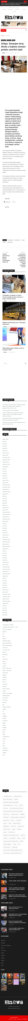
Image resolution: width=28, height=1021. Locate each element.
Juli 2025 (4, 469)
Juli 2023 (4, 523)
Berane (4, 638)
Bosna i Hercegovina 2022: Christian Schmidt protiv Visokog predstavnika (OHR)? (17, 923)
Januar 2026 (5, 455)
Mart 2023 (5, 532)
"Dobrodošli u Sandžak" (8, 625)
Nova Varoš (5, 698)
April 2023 (5, 530)
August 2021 (5, 576)
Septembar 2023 (6, 519)
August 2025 (5, 466)
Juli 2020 (4, 605)
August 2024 (5, 494)
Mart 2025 (5, 478)
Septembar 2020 (6, 601)
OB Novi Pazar (21, 826)
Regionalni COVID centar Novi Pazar (11, 835)
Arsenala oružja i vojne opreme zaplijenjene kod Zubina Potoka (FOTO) (14, 423)
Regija (4, 723)
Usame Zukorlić (6, 847)
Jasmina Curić (6, 820)
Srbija (13, 40)
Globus (4, 661)
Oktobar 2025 (6, 462)
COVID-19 (21, 805)
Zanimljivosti (5, 750)
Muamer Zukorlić (16, 823)
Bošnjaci (16, 799)
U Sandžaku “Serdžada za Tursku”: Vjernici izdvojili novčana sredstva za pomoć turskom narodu (13, 297)
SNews (3, 52)
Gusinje (4, 663)
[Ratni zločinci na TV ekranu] (10, 984)
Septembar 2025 (6, 464)
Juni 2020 (5, 608)
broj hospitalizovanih (8, 805)
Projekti (4, 718)
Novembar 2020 (6, 596)
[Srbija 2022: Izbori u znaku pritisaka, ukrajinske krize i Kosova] (4, 916)
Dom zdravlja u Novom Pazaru (16, 808)
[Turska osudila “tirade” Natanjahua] (4, 883)
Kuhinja (4, 679)
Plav (3, 704)
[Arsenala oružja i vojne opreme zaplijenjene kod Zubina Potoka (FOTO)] (4, 984)
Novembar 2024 (6, 487)
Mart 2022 (5, 560)
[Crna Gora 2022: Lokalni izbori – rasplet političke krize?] (4, 930)
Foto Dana (5, 659)
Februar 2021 (6, 589)
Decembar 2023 (6, 512)
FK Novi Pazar (6, 814)
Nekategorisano (6, 695)
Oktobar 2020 (6, 599)
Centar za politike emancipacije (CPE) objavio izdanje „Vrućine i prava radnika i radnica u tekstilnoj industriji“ (13, 414)
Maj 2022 (5, 555)
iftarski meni (6, 817)
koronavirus (18, 820)
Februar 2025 (6, 480)
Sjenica (4, 729)
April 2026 (5, 448)
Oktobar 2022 (6, 544)
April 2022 (5, 557)
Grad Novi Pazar (14, 814)
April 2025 (5, 475)
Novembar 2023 (6, 514)
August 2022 (5, 548)
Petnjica (4, 702)
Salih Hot (23, 835)
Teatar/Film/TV (6, 736)
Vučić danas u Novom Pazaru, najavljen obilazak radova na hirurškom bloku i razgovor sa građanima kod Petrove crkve (14, 406)
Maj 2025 (5, 473)
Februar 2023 (6, 535)
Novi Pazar (5, 700)
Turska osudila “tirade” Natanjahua (11, 410)
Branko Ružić (17, 240)
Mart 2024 (5, 505)
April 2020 (5, 612)
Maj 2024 (5, 500)
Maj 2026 (5, 446)
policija (13, 829)
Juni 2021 (5, 580)
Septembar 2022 (6, 546)
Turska (4, 739)
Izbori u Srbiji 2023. (7, 670)
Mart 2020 (5, 615)
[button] (24, 1)
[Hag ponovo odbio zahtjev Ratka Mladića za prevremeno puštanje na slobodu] (4, 897)
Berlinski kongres (7, 640)
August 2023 (5, 521)
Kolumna (5, 677)
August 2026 (5, 439)
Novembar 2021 (6, 569)
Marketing (17, 9)
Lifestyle (4, 686)
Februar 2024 (6, 507)
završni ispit (9, 242)
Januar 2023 (5, 537)
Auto (4, 636)
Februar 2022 (6, 562)
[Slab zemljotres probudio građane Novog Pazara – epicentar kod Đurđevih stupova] (16, 984)
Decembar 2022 (6, 539)
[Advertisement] (14, 93)
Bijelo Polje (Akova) (7, 643)
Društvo (9, 40)
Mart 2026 (5, 450)
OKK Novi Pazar (6, 829)
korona (12, 820)
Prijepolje (5, 716)
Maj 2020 (5, 610)
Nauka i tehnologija (7, 693)
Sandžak (4, 727)
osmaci (23, 240)
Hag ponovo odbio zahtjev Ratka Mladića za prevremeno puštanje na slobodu (13, 419)
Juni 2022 (5, 553)
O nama (4, 9)
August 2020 (5, 603)
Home (2, 35)
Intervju (4, 666)
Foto (4, 656)
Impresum (10, 9)
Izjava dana (5, 672)
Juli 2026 (4, 441)
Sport (4, 732)
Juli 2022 (4, 551)
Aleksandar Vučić (18, 796)
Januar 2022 (5, 564)
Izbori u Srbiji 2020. (7, 668)
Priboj (4, 713)
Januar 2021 (5, 592)
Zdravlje (4, 752)
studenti (21, 841)
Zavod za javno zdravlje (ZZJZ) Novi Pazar (12, 853)
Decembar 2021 (6, 567)
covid (16, 805)
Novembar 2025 (6, 459)
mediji (10, 823)
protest (5, 832)
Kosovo (5, 823)
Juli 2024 (4, 496)
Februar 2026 (6, 453)
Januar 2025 (5, 482)
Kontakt (24, 9)
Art (3, 634)
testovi (4, 242)
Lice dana (5, 684)
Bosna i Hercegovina (7, 645)
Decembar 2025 (6, 457)
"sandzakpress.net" (7, 796)
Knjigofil (4, 675)
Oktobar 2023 (6, 516)
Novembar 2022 (6, 542)
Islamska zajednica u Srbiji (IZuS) (18, 817)
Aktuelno (8, 35)
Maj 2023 (5, 528)
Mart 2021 (5, 587)
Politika (4, 709)
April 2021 (5, 585)
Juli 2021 (4, 578)
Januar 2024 (5, 510)
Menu (3, 30)
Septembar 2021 (6, 573)
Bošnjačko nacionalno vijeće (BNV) (10, 802)
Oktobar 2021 (6, 571)
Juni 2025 (5, 471)
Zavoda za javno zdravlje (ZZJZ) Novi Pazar (12, 850)
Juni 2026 (5, 443)
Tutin (4, 741)
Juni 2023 (5, 526)
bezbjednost (10, 240)
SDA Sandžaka (12, 838)
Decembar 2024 (6, 484)
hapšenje (22, 814)
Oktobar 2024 (6, 489)
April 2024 (5, 503)
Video (4, 745)
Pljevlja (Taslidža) (7, 707)
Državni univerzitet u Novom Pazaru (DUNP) (12, 811)
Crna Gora (5, 647)
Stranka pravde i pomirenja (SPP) (10, 841)
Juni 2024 (5, 498)
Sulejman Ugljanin (7, 844)
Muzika (4, 691)
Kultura (4, 682)
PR (3, 711)
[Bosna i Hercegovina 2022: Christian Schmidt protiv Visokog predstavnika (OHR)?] (4, 923)
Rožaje (4, 725)
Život (4, 755)
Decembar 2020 (6, 594)
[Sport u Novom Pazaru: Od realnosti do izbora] (4, 909)
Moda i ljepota (6, 688)
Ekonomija (5, 654)
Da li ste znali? (6, 650)
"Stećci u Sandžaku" (7, 629)
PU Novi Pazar (11, 832)
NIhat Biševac (6, 826)
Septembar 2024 (6, 491)
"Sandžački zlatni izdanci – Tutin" (10, 627)
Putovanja (5, 720)
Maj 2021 (5, 583)
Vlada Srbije (14, 847)
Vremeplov (5, 748)
